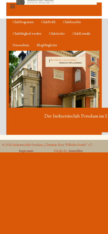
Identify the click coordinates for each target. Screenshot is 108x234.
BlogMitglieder (47, 45)
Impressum (26, 150)
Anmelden (75, 150)
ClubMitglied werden (27, 33)
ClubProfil (48, 22)
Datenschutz (21, 45)
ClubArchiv (57, 33)
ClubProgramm (23, 22)
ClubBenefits (72, 22)
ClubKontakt (81, 33)
